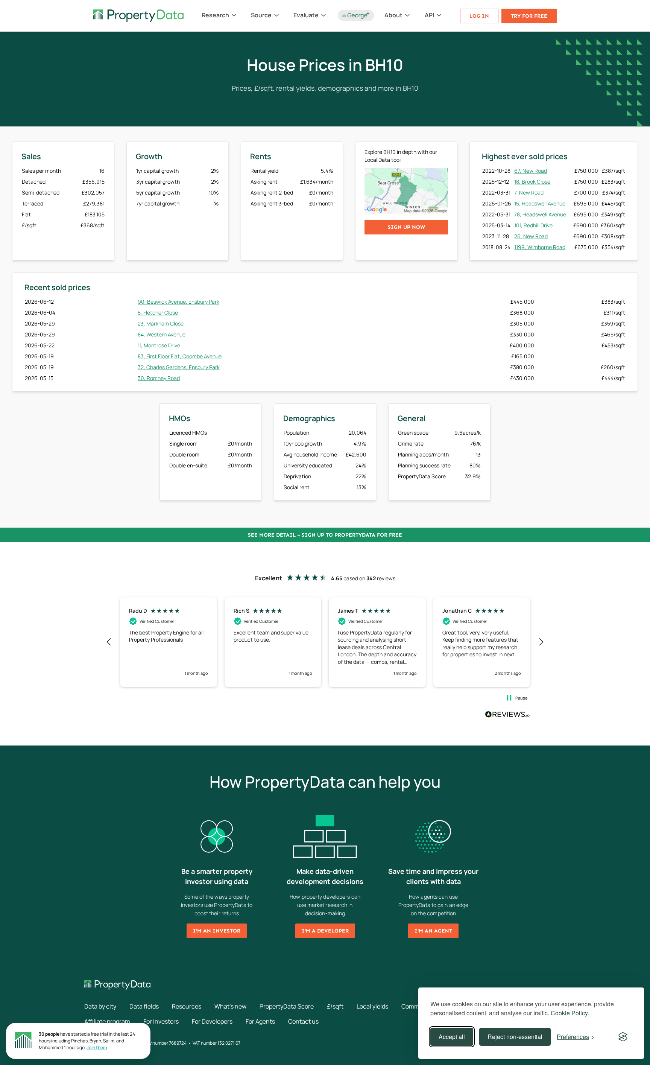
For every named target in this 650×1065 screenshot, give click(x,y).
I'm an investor (216, 931)
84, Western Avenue (161, 334)
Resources (186, 1006)
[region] (325, 642)
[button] (109, 642)
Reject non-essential (514, 1036)
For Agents (260, 1021)
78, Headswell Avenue (540, 214)
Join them (97, 1047)
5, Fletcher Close (158, 312)
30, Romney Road (159, 378)
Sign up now (406, 227)
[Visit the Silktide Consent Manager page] (623, 1037)
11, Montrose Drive (159, 345)
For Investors (161, 1021)
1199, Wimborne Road (539, 247)
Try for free (529, 16)
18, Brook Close (532, 181)
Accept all (452, 1036)
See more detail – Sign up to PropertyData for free (325, 535)
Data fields (144, 1006)
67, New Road (530, 170)
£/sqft (335, 1006)
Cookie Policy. (570, 1013)
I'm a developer (325, 931)
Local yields (372, 1006)
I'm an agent (433, 931)
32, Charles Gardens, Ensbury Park (179, 367)
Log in (479, 16)
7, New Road (529, 192)
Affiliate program (107, 1021)
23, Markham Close (161, 323)
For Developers (212, 1021)
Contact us (303, 1021)
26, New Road (531, 236)
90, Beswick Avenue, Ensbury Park (178, 301)
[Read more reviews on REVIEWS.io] (507, 715)
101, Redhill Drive (533, 225)
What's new (230, 1006)
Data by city (100, 1006)
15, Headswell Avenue (539, 203)
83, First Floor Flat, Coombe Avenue (180, 356)
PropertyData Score (287, 1006)
